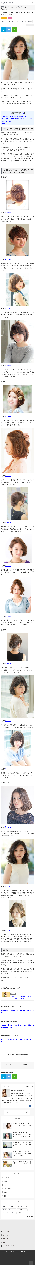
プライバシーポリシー (9, 1246)
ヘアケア (9, 6)
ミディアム (12, 1209)
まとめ (4, 123)
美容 (30, 21)
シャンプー (7, 1178)
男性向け (6, 1196)
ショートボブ (6, 21)
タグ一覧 (30, 1216)
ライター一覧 (29, 1086)
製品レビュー (22, 1213)
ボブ (25, 21)
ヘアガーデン (7, 2)
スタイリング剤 (8, 1181)
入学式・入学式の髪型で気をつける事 (14, 117)
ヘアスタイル (18, 6)
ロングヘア (7, 1213)
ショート (6, 1206)
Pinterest (8, 212)
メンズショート (23, 1209)
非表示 (22, 113)
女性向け (10, 18)
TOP (3, 6)
